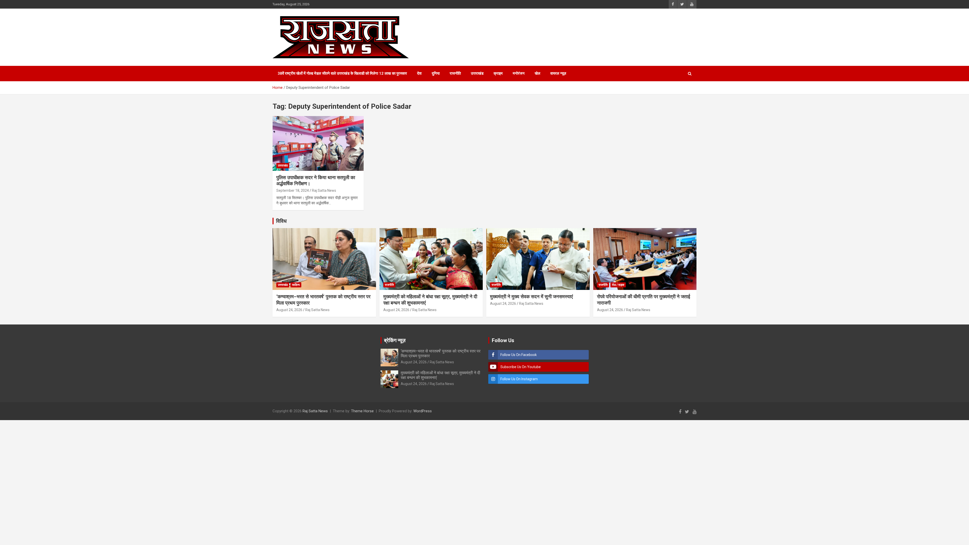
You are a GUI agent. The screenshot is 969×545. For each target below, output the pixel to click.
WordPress (422, 411)
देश (419, 73)
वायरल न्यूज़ (558, 73)
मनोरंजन (519, 73)
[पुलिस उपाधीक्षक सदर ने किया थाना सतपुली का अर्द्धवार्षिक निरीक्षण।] (318, 143)
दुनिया (436, 73)
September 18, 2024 (292, 190)
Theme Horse (362, 411)
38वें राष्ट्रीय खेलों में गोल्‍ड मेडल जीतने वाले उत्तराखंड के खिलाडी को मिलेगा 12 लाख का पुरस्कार (342, 73)
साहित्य (296, 285)
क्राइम (498, 73)
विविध (281, 221)
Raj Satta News (324, 190)
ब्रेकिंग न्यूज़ (395, 340)
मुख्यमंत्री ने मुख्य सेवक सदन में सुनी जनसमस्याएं (531, 296)
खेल (537, 73)
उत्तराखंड (477, 73)
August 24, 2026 (289, 310)
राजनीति (455, 73)
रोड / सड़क (618, 285)
